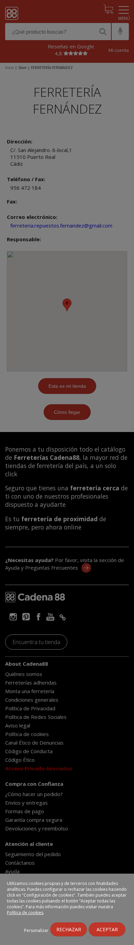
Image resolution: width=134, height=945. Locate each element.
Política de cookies (25, 912)
